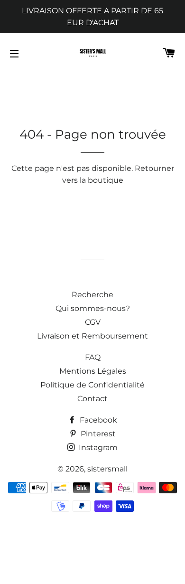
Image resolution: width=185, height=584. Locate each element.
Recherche (92, 294)
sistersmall (107, 468)
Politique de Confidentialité (92, 384)
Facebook (97, 419)
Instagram (97, 447)
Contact (92, 398)
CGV (93, 322)
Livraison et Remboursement (92, 335)
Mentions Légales (92, 371)
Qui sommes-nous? (93, 308)
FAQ (93, 357)
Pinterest (97, 433)
